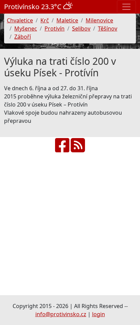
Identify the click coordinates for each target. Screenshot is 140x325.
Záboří (22, 36)
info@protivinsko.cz (60, 314)
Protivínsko (33, 6)
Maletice (67, 20)
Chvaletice (20, 20)
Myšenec (25, 28)
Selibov (81, 28)
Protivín (55, 28)
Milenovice (99, 20)
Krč (44, 20)
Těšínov (107, 28)
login (98, 314)
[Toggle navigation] (126, 7)
